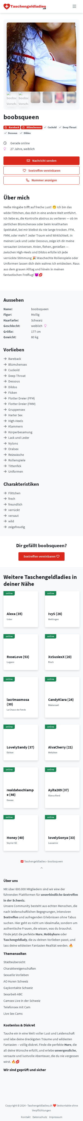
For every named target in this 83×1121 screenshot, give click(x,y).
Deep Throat (17, 376)
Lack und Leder (18, 438)
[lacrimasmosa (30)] (21, 687)
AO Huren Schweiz (15, 981)
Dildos (12, 387)
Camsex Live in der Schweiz (21, 1001)
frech (11, 499)
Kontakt (25, 1117)
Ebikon (10, 752)
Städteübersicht (14, 962)
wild (11, 521)
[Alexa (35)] (21, 601)
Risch (51, 662)
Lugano (10, 662)
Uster (9, 619)
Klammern (15, 426)
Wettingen (53, 619)
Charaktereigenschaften (19, 968)
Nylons (13, 443)
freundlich (15, 504)
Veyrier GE (12, 842)
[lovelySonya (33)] (62, 825)
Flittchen (14, 493)
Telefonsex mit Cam (16, 1007)
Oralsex (13, 449)
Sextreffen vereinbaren (44, 170)
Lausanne (53, 842)
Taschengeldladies (35, 861)
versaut (13, 516)
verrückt (14, 510)
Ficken (12, 392)
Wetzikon (52, 752)
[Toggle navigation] (74, 6)
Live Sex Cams (13, 1013)
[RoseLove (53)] (21, 644)
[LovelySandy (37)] (21, 734)
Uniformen (15, 471)
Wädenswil (53, 705)
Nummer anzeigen (44, 180)
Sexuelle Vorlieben (16, 975)
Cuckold (14, 370)
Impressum (55, 1117)
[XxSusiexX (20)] (62, 644)
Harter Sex (15, 415)
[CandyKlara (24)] (62, 687)
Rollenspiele (16, 460)
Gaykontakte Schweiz (18, 988)
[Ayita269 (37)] (62, 777)
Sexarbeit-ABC (13, 994)
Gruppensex (16, 409)
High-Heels (15, 421)
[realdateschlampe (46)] (21, 777)
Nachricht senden (44, 161)
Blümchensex (17, 364)
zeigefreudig (16, 527)
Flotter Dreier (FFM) (21, 398)
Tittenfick (14, 466)
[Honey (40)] (21, 825)
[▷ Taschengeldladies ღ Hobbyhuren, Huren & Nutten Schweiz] (24, 6)
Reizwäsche (16, 455)
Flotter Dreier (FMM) (22, 404)
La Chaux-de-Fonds (16, 709)
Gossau (10, 800)
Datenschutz (40, 1117)
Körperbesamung (20, 432)
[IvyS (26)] (62, 601)
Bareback (14, 359)
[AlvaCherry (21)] (62, 734)
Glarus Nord (54, 795)
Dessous (14, 381)
